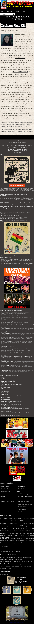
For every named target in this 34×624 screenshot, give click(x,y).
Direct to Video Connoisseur (24, 557)
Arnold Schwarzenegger (23, 494)
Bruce (11, 521)
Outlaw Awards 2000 (5, 494)
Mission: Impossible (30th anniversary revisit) (11, 408)
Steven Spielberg (22, 506)
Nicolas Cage (21, 504)
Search (23, 11)
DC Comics (2, 526)
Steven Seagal (28, 504)
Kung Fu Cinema (18, 559)
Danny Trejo (31, 523)
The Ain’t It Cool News (5, 566)
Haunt (2, 388)
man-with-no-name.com (5, 561)
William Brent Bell (26, 129)
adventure (5, 518)
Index (2, 499)
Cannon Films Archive (11, 557)
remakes (3, 533)
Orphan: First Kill (13, 25)
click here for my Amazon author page (17, 197)
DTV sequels (25, 526)
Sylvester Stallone (22, 509)
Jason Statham (16, 528)
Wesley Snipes (21, 511)
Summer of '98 (4, 540)
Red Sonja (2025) (5, 394)
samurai (10, 535)
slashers (4, 538)
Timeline (12, 501)
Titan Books (17, 551)
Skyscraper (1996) (5, 391)
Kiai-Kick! (11, 559)
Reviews (17, 11)
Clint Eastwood (28, 496)
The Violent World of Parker (6, 551)
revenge (11, 533)
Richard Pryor (3, 564)
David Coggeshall (17, 122)
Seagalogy (31, 535)
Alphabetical (7, 499)
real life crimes (20, 58)
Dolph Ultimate (3, 559)
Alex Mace (7, 122)
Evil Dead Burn (4, 402)
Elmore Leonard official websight (7, 549)
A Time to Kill (4, 382)
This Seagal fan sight (17, 566)
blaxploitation (3, 521)
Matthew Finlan (19, 127)
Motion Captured (16, 561)
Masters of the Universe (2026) (8, 381)
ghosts (5, 528)
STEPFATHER (7, 55)
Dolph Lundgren (21, 499)
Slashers (23, 489)
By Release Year (4, 501)
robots (17, 533)
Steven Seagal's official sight (15, 564)
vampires (8, 543)
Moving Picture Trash (27, 561)
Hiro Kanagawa (20, 124)
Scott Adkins (20, 535)
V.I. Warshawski (4, 393)
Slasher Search (16, 538)
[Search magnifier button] (14, 14)
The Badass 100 (4, 489)
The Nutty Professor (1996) (7, 415)
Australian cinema (29, 518)
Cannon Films (30, 521)
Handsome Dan (4, 361)
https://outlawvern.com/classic (17, 622)
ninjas (23, 530)
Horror (9, 131)
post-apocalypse (29, 530)
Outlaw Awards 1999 (5, 491)
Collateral (5, 346)
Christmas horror (13, 523)
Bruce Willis (20, 496)
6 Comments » (28, 131)
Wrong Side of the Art (13, 568)
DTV (19, 489)
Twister (2, 411)
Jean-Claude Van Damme (23, 501)
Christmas (4, 523)
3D (0, 518)
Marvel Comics (29, 528)
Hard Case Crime (21, 549)
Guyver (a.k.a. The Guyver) (7, 390)
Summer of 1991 (23, 540)
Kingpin (7, 312)
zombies (20, 543)
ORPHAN (4, 60)
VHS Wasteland (27, 566)
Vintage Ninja (3, 568)
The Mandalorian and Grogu (7, 404)
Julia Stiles (10, 127)
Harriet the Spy (4, 410)
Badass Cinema (9, 11)
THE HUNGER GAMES (20, 72)
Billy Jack (2, 557)
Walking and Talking (5, 397)
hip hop (9, 528)
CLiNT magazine (4, 574)
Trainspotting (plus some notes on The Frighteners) (12, 395)
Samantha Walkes (13, 129)
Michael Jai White (4, 530)
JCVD (22, 528)
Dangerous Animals (5, 385)
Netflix (12, 530)
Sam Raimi (22, 533)
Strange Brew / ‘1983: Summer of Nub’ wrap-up (11, 384)
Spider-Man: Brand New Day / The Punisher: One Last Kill (14, 380)
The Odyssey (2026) (5, 387)
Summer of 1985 (13, 540)
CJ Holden (3, 370)
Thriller (20, 131)
